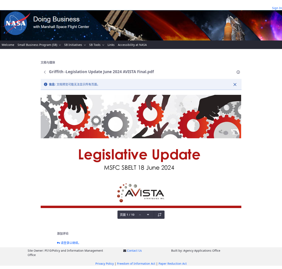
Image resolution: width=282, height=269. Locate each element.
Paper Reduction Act (173, 263)
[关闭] (235, 84)
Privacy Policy (104, 263)
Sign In (277, 8)
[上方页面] (140, 215)
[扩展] (159, 215)
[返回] (45, 72)
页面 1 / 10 (127, 215)
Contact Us (134, 250)
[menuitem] (8, 44)
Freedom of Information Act (136, 263)
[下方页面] (148, 215)
